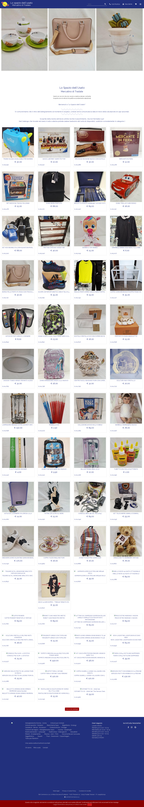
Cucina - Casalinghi (65, 729)
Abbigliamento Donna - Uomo (36, 723)
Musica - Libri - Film (51, 734)
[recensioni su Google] (135, 727)
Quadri (40, 736)
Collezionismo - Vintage (58, 727)
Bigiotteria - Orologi (69, 725)
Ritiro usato (37, 747)
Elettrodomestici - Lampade (35, 732)
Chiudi (89, 804)
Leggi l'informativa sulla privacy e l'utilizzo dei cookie (70, 804)
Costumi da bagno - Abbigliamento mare (39, 729)
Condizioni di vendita (85, 791)
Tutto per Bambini (31, 738)
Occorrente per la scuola (71, 734)
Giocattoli (73, 732)
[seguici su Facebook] (128, 727)
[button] (11, 36)
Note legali (56, 791)
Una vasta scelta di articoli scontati (37, 743)
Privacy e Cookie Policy (69, 791)
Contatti (45, 747)
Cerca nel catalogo (72, 709)
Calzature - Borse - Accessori (35, 727)
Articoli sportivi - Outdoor (34, 725)
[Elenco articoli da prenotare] (136, 4)
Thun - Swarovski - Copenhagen (57, 736)
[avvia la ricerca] (105, 4)
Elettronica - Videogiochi (58, 732)
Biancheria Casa (52, 725)
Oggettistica (29, 736)
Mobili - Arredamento (33, 734)
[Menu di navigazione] (140, 4)
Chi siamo (28, 747)
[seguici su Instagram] (131, 727)
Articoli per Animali (57, 723)
